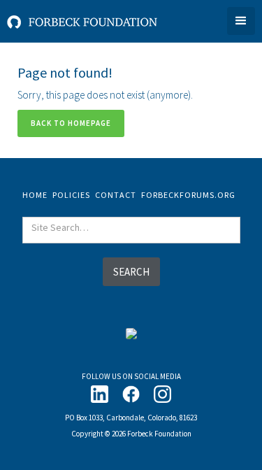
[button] (241, 21)
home (35, 195)
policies (71, 195)
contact (115, 195)
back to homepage (71, 123)
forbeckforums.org (188, 195)
